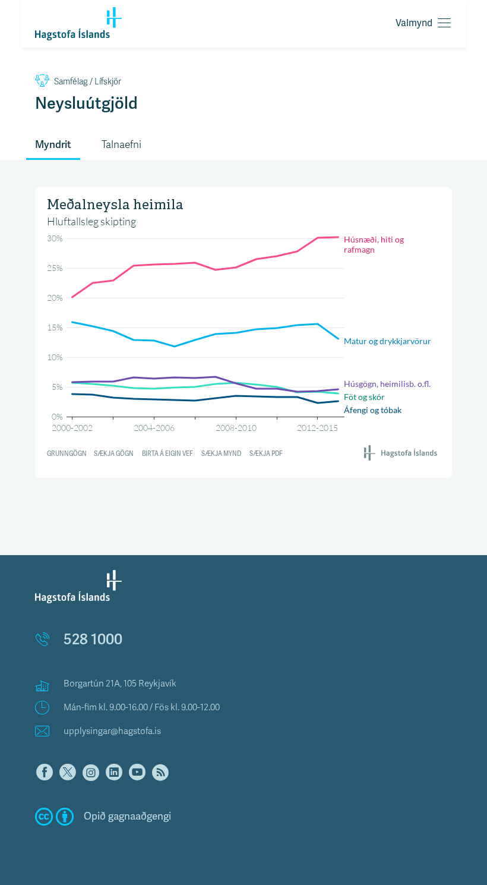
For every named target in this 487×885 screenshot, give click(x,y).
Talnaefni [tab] (121, 144)
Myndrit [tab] (53, 144)
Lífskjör (87, 82)
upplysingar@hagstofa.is (112, 731)
